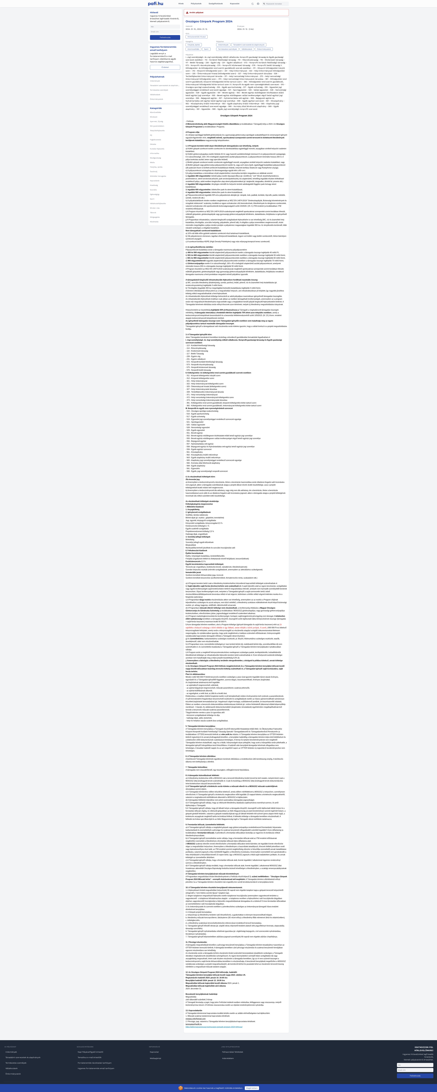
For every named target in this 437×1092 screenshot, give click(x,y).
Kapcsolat (234, 4)
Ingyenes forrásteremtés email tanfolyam (96, 1068)
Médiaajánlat (155, 1058)
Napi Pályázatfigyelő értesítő (90, 1052)
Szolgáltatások (216, 4)
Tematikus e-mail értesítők (89, 1057)
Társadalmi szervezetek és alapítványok (22, 1057)
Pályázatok (196, 4)
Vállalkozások (11, 1068)
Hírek (181, 4)
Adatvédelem (228, 1058)
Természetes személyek (15, 1063)
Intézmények (11, 1052)
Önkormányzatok (13, 1074)
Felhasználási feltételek (232, 1052)
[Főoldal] (155, 4)
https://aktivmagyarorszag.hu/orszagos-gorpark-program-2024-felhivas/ (214, 1027)
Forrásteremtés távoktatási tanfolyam (95, 1063)
